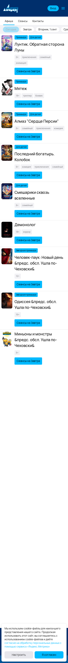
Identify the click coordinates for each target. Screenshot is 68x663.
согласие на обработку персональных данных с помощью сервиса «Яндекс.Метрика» (33, 644)
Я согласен (49, 655)
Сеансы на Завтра (28, 71)
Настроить (19, 655)
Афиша (9, 21)
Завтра (27, 29)
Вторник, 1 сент (47, 29)
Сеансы (22, 21)
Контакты (38, 21)
